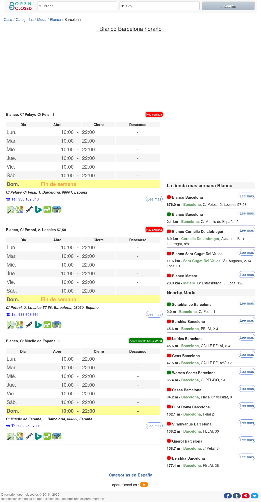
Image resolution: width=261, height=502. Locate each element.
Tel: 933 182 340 (25, 199)
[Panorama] (57, 209)
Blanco (55, 19)
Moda (41, 19)
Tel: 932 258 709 (25, 425)
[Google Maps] (19, 209)
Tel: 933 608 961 (25, 314)
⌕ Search (228, 5)
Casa (8, 19)
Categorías (25, 19)
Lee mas (154, 199)
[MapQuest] (47, 209)
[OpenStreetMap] (10, 209)
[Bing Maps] (38, 209)
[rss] (144, 484)
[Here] (28, 209)
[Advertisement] (130, 71)
